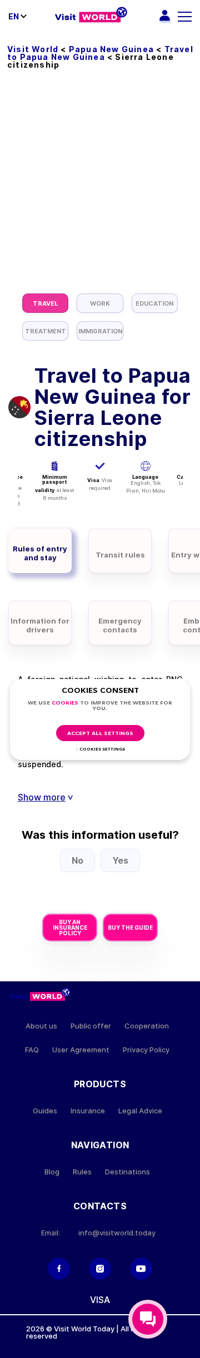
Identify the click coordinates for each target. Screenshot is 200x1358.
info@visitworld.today (117, 1233)
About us (41, 1026)
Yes (120, 860)
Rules (82, 1171)
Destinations (127, 1171)
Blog (51, 1171)
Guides (45, 1110)
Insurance (88, 1110)
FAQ (32, 1049)
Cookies (65, 703)
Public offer (91, 1026)
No (77, 860)
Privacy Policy (146, 1049)
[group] (45, 303)
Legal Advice (140, 1110)
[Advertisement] (100, 188)
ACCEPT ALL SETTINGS (100, 734)
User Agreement (80, 1049)
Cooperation (146, 1026)
